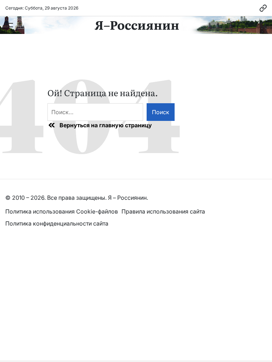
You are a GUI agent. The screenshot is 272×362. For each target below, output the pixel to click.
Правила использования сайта (163, 211)
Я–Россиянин (137, 24)
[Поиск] (263, 25)
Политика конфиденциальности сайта (56, 223)
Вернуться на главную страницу (106, 125)
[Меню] (9, 25)
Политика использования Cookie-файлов (61, 211)
